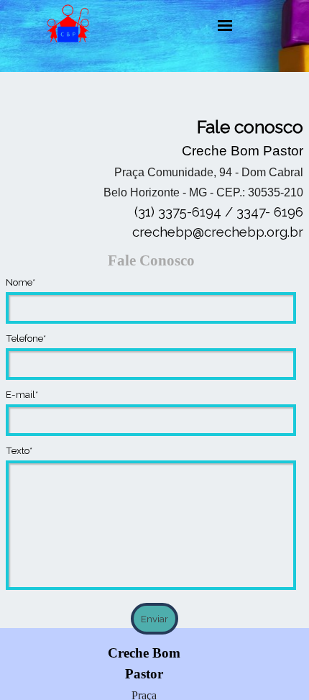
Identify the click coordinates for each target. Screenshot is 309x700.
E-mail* (22, 394)
